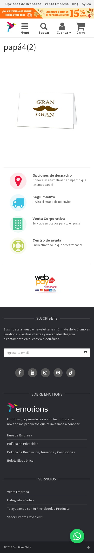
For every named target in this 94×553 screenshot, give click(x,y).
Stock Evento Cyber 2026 (25, 517)
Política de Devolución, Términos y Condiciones (41, 452)
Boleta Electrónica (20, 460)
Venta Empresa (57, 4)
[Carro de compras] (80, 26)
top (88, 547)
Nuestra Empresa (19, 435)
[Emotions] (11, 27)
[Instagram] (45, 372)
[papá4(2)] (47, 111)
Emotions (27, 407)
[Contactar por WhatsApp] (77, 536)
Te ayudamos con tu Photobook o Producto (38, 508)
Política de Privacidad (22, 443)
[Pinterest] (58, 372)
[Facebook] (19, 372)
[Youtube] (32, 372)
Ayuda (86, 4)
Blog (75, 4)
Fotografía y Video (20, 500)
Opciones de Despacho (23, 4)
